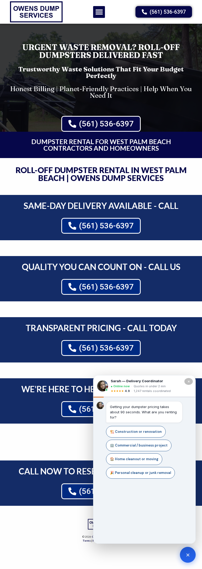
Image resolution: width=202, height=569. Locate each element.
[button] (99, 12)
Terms (87, 540)
